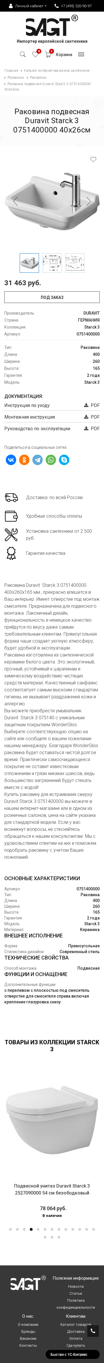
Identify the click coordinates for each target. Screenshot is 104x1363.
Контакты (28, 1345)
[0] (35, 56)
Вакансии (28, 1338)
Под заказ (52, 297)
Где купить (76, 1345)
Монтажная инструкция (29, 417)
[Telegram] (37, 460)
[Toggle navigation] (81, 56)
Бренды (28, 1331)
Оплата (75, 1338)
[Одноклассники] (24, 460)
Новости (76, 1286)
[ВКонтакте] (11, 460)
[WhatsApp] (51, 460)
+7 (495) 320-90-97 (76, 6)
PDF (94, 405)
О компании (28, 1324)
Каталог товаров (75, 1324)
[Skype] (64, 460)
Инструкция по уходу (27, 405)
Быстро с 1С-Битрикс (69, 1354)
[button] (10, 1229)
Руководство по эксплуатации (37, 428)
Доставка (76, 1331)
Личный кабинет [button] (29, 6)
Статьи (76, 1293)
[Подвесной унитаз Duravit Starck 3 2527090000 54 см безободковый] (52, 1120)
